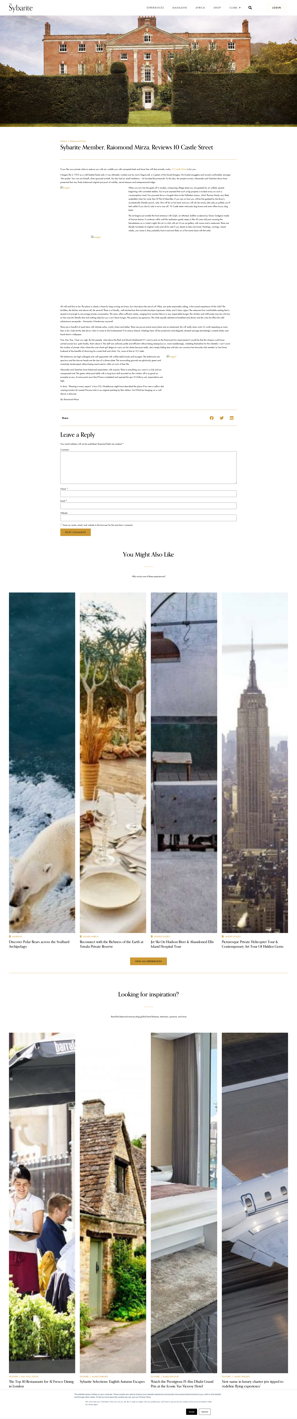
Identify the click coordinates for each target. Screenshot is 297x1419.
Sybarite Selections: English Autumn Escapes (112, 1381)
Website (63, 513)
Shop (217, 7)
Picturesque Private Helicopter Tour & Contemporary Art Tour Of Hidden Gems (252, 944)
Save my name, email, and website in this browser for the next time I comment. (98, 525)
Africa (200, 7)
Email (63, 501)
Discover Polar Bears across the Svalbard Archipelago (39, 944)
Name (64, 489)
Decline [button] (205, 1411)
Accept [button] (191, 1411)
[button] (277, 8)
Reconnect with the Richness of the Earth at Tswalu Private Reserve (111, 944)
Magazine (179, 7)
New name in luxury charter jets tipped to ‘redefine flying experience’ (252, 1384)
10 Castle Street (179, 169)
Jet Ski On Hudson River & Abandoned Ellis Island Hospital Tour (182, 944)
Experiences (155, 7)
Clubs (233, 7)
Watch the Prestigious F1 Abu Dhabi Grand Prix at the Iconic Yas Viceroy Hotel (182, 1384)
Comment (64, 450)
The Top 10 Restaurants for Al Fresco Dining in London (41, 1384)
